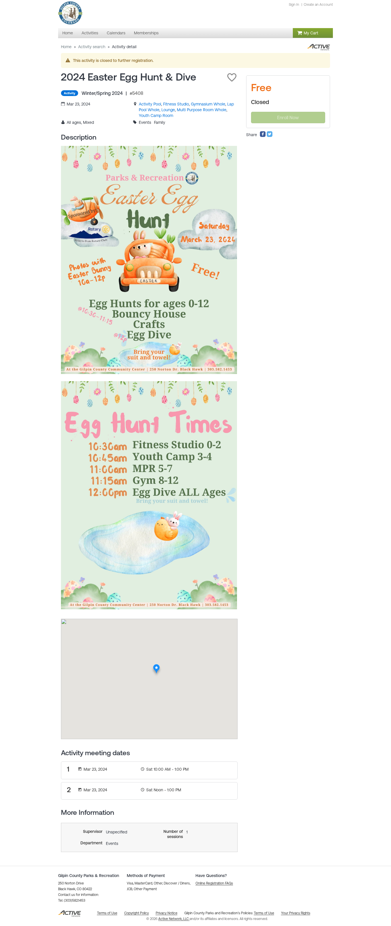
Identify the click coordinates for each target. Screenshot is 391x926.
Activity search (91, 46)
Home (66, 46)
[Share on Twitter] (269, 136)
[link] (150, 104)
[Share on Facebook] (262, 136)
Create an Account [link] (318, 5)
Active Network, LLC (173, 919)
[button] (231, 77)
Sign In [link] (294, 5)
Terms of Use (264, 913)
